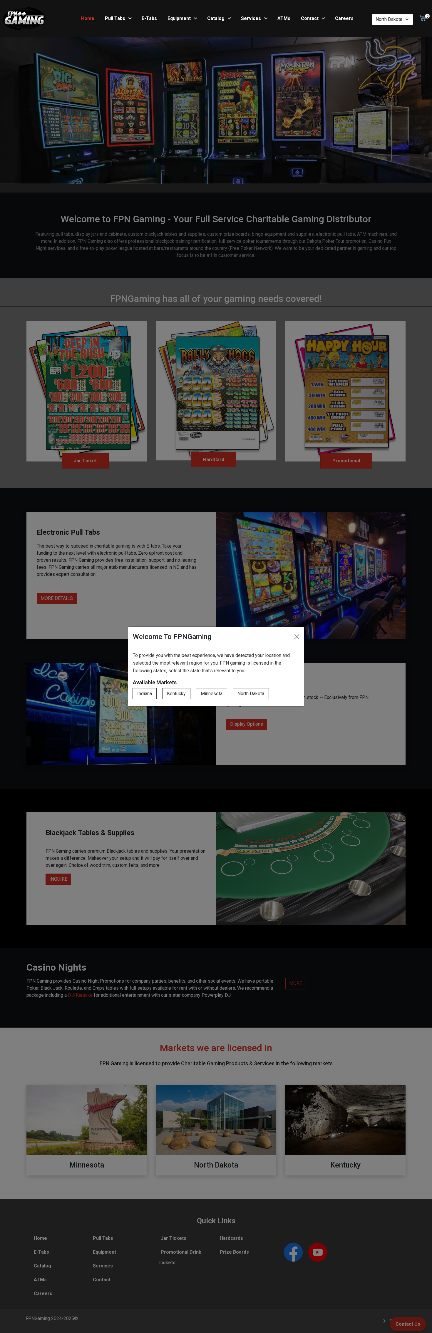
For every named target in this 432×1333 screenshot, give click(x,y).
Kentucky (176, 693)
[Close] (297, 636)
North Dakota (250, 693)
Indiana (144, 693)
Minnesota (211, 693)
